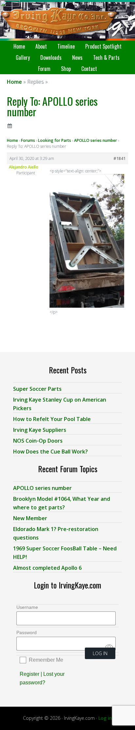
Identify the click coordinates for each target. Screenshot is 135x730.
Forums (28, 140)
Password (26, 632)
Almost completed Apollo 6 (47, 567)
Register (29, 674)
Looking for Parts (54, 140)
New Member (30, 518)
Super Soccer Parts (37, 388)
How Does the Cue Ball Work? (50, 451)
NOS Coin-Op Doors (38, 440)
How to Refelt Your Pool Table (52, 419)
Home (12, 140)
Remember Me (46, 660)
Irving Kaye (67, 20)
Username (27, 607)
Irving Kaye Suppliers (39, 429)
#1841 (119, 158)
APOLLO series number (95, 140)
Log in (105, 718)
